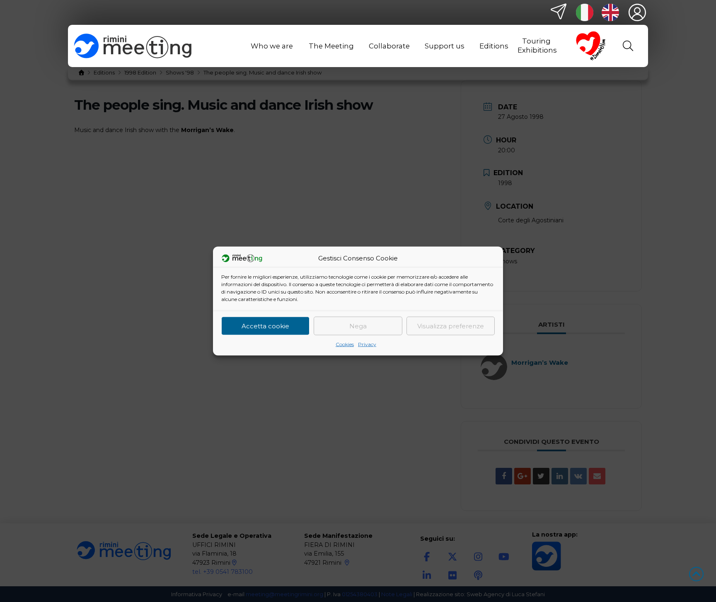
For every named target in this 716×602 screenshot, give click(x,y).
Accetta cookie (265, 326)
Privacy (367, 344)
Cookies (345, 344)
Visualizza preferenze (450, 326)
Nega (358, 326)
